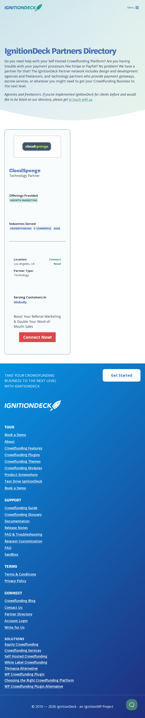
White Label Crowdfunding (26, 662)
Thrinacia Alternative (21, 668)
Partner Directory (18, 614)
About (10, 441)
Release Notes (16, 527)
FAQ (8, 547)
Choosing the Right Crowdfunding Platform (39, 680)
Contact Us (13, 607)
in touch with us (80, 99)
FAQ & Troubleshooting (23, 534)
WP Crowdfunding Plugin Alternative (34, 686)
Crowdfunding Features (23, 448)
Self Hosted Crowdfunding (26, 656)
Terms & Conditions (20, 574)
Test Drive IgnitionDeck (23, 481)
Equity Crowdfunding (21, 644)
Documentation (17, 521)
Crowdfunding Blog (20, 600)
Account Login (16, 620)
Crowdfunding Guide (21, 508)
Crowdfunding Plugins (22, 454)
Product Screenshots (21, 474)
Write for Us (15, 627)
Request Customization (23, 541)
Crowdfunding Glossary (23, 514)
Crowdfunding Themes (23, 461)
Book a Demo (15, 434)
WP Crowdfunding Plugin (24, 674)
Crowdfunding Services (23, 650)
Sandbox (11, 554)
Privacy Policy (15, 581)
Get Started (121, 375)
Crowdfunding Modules (23, 468)
